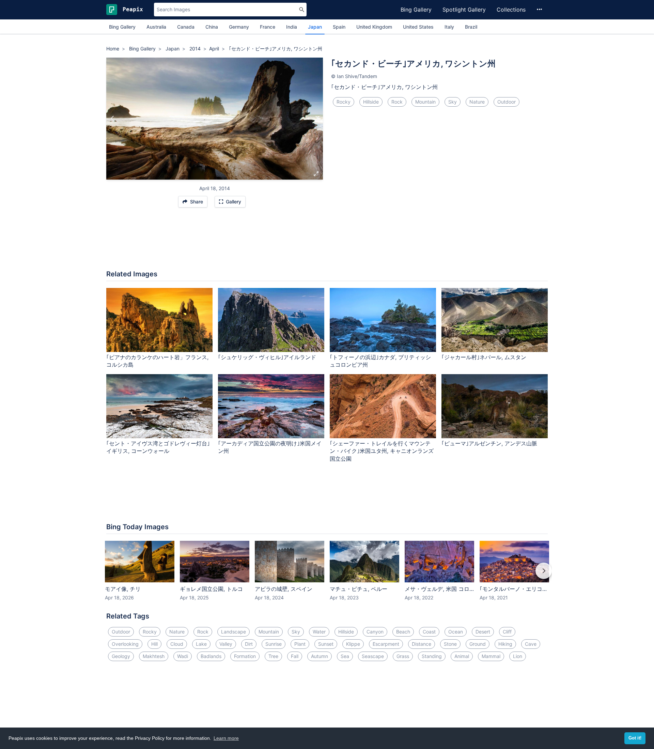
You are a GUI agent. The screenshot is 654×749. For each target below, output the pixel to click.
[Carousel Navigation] (327, 575)
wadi (182, 656)
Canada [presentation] (185, 27)
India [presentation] (291, 27)
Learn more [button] (226, 738)
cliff (507, 632)
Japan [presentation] (315, 27)
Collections (511, 9)
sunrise (273, 644)
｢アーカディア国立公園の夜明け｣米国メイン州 (270, 447)
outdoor (506, 102)
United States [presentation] (418, 27)
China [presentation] (211, 27)
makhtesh (154, 656)
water (319, 632)
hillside (371, 102)
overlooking (125, 644)
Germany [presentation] (239, 27)
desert (483, 632)
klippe (353, 644)
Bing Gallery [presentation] (122, 27)
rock (397, 102)
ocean (455, 632)
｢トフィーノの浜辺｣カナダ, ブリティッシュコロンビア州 (380, 361)
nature (477, 102)
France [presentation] (267, 27)
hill (154, 644)
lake (201, 644)
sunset (325, 644)
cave (530, 644)
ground (477, 644)
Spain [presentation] (339, 27)
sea (345, 656)
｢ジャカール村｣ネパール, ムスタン (483, 357)
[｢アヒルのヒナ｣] (316, 118)
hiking (505, 644)
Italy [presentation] (449, 27)
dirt (249, 644)
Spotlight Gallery (464, 9)
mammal (491, 656)
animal (461, 656)
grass (402, 656)
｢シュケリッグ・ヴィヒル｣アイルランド (267, 357)
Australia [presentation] (156, 27)
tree (273, 656)
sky (452, 102)
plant (300, 644)
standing (432, 656)
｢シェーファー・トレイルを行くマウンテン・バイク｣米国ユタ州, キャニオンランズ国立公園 (382, 451)
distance (421, 644)
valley (225, 644)
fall (294, 656)
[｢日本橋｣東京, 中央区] (112, 118)
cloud (176, 644)
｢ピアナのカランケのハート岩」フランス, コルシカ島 (157, 361)
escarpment (386, 644)
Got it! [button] (634, 738)
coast (429, 632)
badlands (211, 656)
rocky (344, 102)
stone (450, 644)
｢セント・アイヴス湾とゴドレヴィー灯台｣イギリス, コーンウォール (158, 447)
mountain (425, 102)
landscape (233, 632)
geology (121, 656)
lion (517, 656)
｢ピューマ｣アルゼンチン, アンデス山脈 (489, 443)
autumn (319, 656)
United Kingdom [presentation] (374, 27)
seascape (373, 656)
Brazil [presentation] (471, 27)
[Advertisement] (327, 242)
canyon (375, 632)
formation (245, 656)
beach (403, 632)
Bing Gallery (416, 9)
